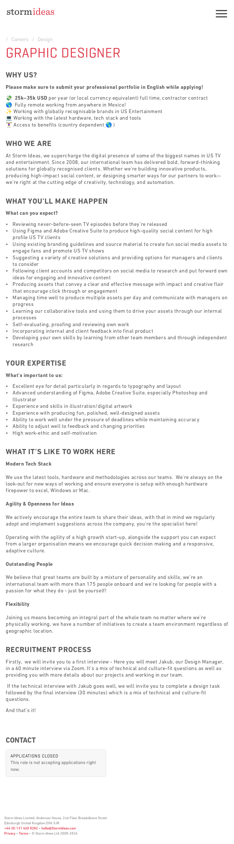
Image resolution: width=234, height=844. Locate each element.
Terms (23, 833)
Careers (20, 40)
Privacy (9, 833)
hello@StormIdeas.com (58, 828)
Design (45, 40)
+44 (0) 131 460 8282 (21, 828)
